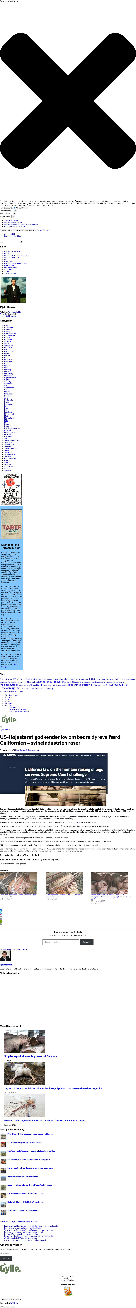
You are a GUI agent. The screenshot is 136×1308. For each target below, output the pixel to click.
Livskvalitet (9, 414)
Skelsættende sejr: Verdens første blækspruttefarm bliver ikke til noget (45, 1120)
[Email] (68, 917)
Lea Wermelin (120, 682)
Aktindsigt (8, 327)
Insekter (7, 396)
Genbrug (7, 382)
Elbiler (6, 354)
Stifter (7, 271)
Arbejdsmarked (10, 333)
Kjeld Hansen (9, 265)
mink (28, 685)
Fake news (8, 362)
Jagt (6, 398)
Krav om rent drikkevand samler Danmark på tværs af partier (29, 1236)
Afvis (10, 230)
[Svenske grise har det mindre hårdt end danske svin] (67, 883)
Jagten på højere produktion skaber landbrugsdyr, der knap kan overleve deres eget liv (53, 1088)
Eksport (87, 679)
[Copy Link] (68, 924)
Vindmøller (8, 467)
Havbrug (12, 682)
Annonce (8, 329)
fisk (93, 679)
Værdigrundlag (10, 273)
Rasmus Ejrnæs (59, 685)
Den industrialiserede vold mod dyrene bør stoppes (18, 895)
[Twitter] (68, 913)
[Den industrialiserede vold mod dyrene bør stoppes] (21, 883)
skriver (79, 823)
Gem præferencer (30, 230)
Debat (6, 259)
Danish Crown (48, 679)
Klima (6, 402)
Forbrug (7, 370)
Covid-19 (40, 679)
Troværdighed (10, 454)
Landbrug (8, 412)
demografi (8, 345)
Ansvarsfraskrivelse (12, 251)
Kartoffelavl (9, 400)
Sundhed (7, 446)
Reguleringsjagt (10, 432)
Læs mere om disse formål (14, 226)
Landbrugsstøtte (98, 682)
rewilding (8, 436)
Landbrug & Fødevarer (51, 681)
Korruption (8, 404)
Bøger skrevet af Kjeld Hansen (16, 255)
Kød (5, 406)
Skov (6, 438)
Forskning (8, 372)
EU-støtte (8, 360)
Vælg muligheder (11, 220)
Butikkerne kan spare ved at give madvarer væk (23, 1232)
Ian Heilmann (18, 682)
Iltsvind (7, 392)
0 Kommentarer (32, 750)
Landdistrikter (110, 682)
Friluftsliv (8, 376)
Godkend (3, 230)
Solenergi (8, 442)
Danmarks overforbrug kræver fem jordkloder (23, 1228)
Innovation (8, 394)
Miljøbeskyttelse (9, 684)
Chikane (7, 341)
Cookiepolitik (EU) (11, 257)
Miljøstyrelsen (22, 685)
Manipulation (9, 418)
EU (90, 679)
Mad (6, 416)
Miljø (6, 420)
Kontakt (8, 703)
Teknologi (8, 450)
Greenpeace (3, 682)
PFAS (53, 685)
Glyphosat (8, 384)
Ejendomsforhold (76, 679)
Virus (6, 469)
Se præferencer (18, 230)
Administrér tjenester (13, 222)
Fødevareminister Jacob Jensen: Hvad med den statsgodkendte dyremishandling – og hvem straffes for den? (111, 897)
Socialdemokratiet (11, 440)
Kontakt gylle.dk (10, 267)
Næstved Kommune (12, 428)
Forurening (8, 374)
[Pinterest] (68, 915)
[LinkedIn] (68, 911)
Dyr (5, 349)
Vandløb (31, 689)
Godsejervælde (130, 679)
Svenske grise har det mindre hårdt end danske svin (64, 895)
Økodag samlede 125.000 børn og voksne (20, 1238)
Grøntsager (9, 388)
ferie (6, 364)
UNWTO (7, 460)
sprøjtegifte (74, 685)
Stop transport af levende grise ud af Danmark (30, 1056)
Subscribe (87, 942)
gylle (8, 682)
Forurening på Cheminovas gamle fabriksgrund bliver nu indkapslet (31, 1226)
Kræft (6, 408)
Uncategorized (10, 458)
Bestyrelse (8, 253)
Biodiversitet (9, 335)
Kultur (6, 410)
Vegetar (7, 465)
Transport (8, 452)
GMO (6, 386)
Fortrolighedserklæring (14, 236)
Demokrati (8, 347)
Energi (7, 356)
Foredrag (8, 261)
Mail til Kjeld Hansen (8, 316)
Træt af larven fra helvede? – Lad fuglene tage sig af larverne (28, 1230)
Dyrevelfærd (9, 351)
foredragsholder (14, 312)
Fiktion (7, 366)
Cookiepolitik (9, 234)
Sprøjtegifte (9, 444)
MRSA (6, 422)
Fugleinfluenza (10, 378)
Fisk (6, 368)
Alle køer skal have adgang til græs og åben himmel (25, 1240)
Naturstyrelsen (47, 685)
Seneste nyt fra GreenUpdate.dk (19, 1221)
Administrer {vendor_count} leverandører (21, 224)
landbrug (35, 682)
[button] (68, 101)
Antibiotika (8, 331)
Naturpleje (8, 426)
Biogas (7, 337)
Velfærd (40, 688)
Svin (107, 685)
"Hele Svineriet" (7, 679)
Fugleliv (7, 380)
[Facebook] (68, 909)
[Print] (68, 919)
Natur (6, 424)
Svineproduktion (11, 448)
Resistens (8, 434)
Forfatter (4, 314)
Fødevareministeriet (115, 679)
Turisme (7, 456)
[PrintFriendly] (68, 921)
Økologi (7, 430)
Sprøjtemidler (87, 684)
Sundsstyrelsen (100, 685)
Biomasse (8, 339)
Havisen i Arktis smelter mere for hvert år (21, 1234)
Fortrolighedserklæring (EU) (15, 263)
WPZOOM (14, 1303)
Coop (6, 343)
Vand (6, 462)
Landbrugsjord (86, 682)
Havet (6, 390)
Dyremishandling (61, 679)
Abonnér (6, 1258)
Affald (6, 325)
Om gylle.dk (8, 269)
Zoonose (7, 471)
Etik (6, 358)
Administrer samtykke (7, 1307)
